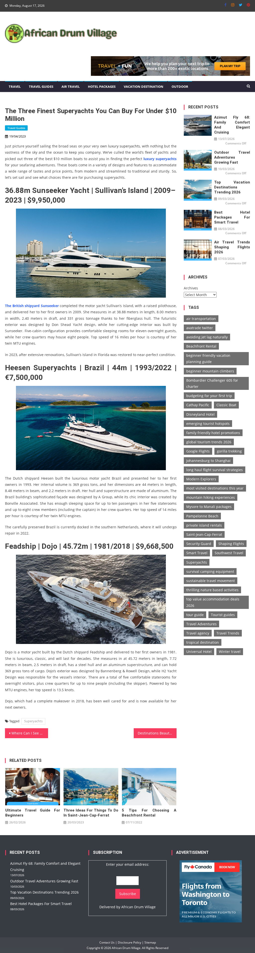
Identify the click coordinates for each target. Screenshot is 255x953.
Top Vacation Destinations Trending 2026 (232, 187)
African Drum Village (138, 907)
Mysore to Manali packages (209, 506)
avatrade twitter (199, 327)
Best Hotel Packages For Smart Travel (232, 217)
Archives (191, 288)
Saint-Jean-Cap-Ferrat (204, 534)
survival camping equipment (210, 571)
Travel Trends (227, 633)
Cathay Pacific (197, 405)
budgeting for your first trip (209, 395)
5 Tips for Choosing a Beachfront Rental (149, 812)
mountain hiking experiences (210, 497)
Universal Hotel (199, 651)
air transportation (201, 318)
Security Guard (198, 543)
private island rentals (204, 525)
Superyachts (33, 721)
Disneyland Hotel (200, 414)
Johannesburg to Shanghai (208, 460)
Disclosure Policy (129, 942)
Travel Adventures (201, 624)
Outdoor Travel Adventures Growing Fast (232, 157)
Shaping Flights (231, 543)
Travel (15, 86)
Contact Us (107, 942)
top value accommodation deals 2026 (212, 602)
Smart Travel (196, 552)
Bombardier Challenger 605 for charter (212, 383)
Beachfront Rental (201, 346)
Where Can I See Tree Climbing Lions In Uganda (29, 733)
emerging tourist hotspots (208, 423)
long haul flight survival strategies (214, 469)
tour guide (195, 614)
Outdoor (180, 86)
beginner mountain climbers (210, 371)
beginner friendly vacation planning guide (208, 358)
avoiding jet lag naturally (207, 337)
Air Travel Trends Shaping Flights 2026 (232, 247)
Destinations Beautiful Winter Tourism (157, 733)
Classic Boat (226, 405)
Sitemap (150, 942)
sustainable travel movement (210, 580)
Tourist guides (223, 614)
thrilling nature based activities (212, 590)
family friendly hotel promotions (213, 432)
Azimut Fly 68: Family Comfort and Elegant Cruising (232, 125)
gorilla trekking (229, 451)
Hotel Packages (102, 86)
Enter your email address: (127, 864)
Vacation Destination (143, 86)
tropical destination (202, 642)
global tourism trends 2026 (208, 442)
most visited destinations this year (215, 488)
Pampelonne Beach (202, 516)
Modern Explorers (201, 479)
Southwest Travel (229, 552)
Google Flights (198, 451)
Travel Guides (41, 86)
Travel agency (197, 633)
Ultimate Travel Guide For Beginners (32, 812)
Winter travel (230, 651)
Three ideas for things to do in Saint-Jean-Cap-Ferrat (91, 812)
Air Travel (71, 86)
